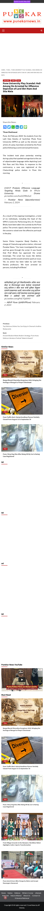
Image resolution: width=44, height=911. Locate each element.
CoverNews (31, 905)
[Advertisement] (22, 50)
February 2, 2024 (12, 202)
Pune (18, 80)
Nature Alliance (16, 896)
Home (3, 893)
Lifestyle (38, 893)
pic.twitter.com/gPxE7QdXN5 (17, 298)
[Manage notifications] (5, 897)
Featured (5, 896)
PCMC (13, 80)
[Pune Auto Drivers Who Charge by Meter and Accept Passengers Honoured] (22, 864)
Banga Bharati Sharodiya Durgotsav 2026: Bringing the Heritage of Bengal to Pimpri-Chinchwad (22, 381)
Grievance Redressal (22, 898)
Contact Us (36, 896)
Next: (21, 335)
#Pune (37, 190)
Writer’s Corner (27, 893)
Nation (10, 893)
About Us (26, 896)
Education (6, 80)
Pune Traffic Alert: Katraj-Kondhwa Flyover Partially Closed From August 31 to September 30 (21, 418)
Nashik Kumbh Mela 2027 (22, 1)
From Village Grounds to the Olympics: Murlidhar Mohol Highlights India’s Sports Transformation (22, 844)
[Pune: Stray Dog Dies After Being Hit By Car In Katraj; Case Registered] (22, 438)
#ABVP (7, 188)
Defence (17, 893)
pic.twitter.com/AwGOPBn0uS (17, 196)
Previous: (22, 326)
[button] (3, 30)
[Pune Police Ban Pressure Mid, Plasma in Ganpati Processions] (22, 679)
